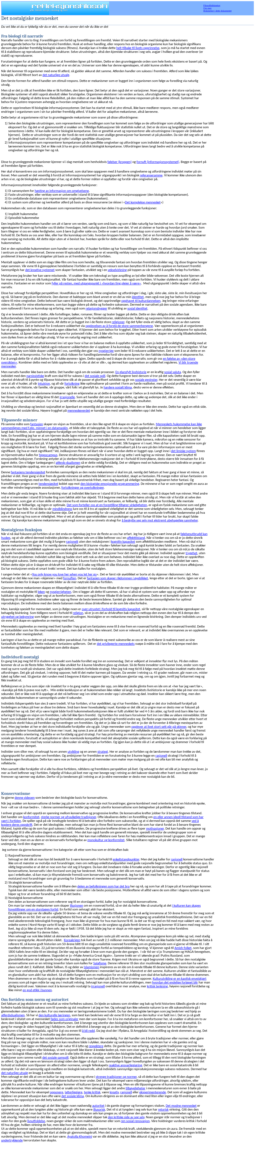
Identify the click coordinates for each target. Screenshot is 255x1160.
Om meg (207, 8)
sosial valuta (172, 372)
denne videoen (25, 798)
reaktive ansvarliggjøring (125, 1065)
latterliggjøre (73, 1092)
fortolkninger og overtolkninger (82, 488)
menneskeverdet (78, 410)
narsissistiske (35, 376)
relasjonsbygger (96, 308)
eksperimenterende (152, 1092)
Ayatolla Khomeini (79, 1136)
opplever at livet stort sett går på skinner (158, 727)
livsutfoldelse (36, 1121)
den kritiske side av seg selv (126, 1117)
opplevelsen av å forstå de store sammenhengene (119, 326)
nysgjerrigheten (60, 592)
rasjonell (161, 756)
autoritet (98, 1106)
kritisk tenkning (157, 986)
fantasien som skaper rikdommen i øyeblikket (117, 578)
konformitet (31, 817)
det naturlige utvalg (55, 75)
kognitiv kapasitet (123, 542)
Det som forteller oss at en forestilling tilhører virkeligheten (107, 505)
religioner (118, 322)
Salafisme (99, 963)
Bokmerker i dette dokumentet (217, 11)
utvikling (73, 752)
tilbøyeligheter (135, 1088)
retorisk (163, 1109)
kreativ (114, 1092)
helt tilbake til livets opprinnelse (137, 48)
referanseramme (151, 175)
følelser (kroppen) (119, 162)
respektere (96, 1046)
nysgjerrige (106, 351)
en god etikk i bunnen (37, 990)
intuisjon (44, 383)
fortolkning (72, 383)
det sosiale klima (72, 1096)
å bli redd (88, 1031)
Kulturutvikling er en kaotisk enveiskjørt (179, 979)
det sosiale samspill (55, 1057)
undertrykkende (12, 1140)
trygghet (191, 553)
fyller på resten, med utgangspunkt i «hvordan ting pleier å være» (96, 283)
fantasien (36, 424)
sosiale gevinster (146, 380)
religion (78, 613)
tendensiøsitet (48, 484)
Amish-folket (183, 948)
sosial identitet (137, 308)
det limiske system (183, 451)
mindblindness (62, 509)
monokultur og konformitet (106, 840)
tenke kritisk (92, 1092)
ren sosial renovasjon (135, 1121)
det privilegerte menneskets (116, 644)
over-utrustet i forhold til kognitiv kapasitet (111, 609)
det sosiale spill (95, 376)
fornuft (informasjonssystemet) (158, 162)
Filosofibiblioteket (211, 5)
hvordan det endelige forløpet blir (175, 982)
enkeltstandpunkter (126, 859)
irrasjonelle (67, 397)
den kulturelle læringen (54, 1015)
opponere (56, 1092)
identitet (138, 297)
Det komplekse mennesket (143, 202)
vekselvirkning (117, 270)
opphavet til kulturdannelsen (141, 301)
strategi (102, 752)
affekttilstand (136, 538)
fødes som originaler (64, 1019)
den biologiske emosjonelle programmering (109, 484)
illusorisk (99, 1109)
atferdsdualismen (13, 1015)
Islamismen (91, 967)
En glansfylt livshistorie (130, 372)
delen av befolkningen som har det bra (103, 886)
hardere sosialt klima (118, 387)
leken (41, 592)
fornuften (69, 578)
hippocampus (48, 455)
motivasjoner (155, 828)
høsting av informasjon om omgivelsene (62, 191)
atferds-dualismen (68, 463)
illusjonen (76, 905)
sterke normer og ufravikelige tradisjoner (68, 817)
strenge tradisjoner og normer (116, 1077)
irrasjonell (98, 986)
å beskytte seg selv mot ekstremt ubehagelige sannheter (160, 520)
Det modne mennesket (181, 1106)
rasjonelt (72, 542)
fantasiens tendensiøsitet (28, 472)
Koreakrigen (72, 940)
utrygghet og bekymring (17, 617)
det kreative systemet (40, 270)
